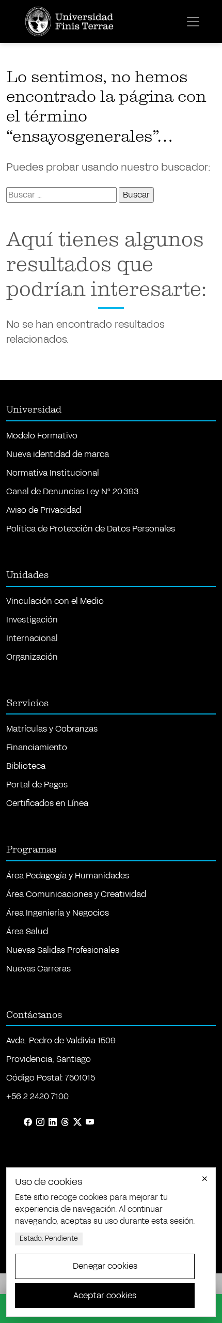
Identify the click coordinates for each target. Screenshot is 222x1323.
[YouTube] (90, 1122)
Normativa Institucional (52, 473)
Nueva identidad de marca (57, 454)
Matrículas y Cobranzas (52, 729)
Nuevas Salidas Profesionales (62, 950)
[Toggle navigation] (193, 21)
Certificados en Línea (47, 803)
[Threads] (65, 1122)
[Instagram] (40, 1122)
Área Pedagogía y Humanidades (67, 875)
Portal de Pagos (37, 784)
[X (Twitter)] (77, 1122)
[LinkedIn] (53, 1122)
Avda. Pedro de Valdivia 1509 (61, 1040)
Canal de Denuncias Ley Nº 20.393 (72, 491)
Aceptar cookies (104, 1295)
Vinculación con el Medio (55, 601)
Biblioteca (25, 766)
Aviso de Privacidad (43, 510)
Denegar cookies (105, 1266)
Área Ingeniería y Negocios (57, 913)
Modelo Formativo (41, 436)
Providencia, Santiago (48, 1059)
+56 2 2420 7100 (37, 1096)
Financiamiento (36, 747)
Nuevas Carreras (38, 969)
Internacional (32, 638)
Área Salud (27, 931)
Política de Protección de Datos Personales (90, 529)
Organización (32, 657)
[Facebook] (28, 1122)
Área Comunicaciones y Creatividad (76, 894)
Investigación (32, 620)
